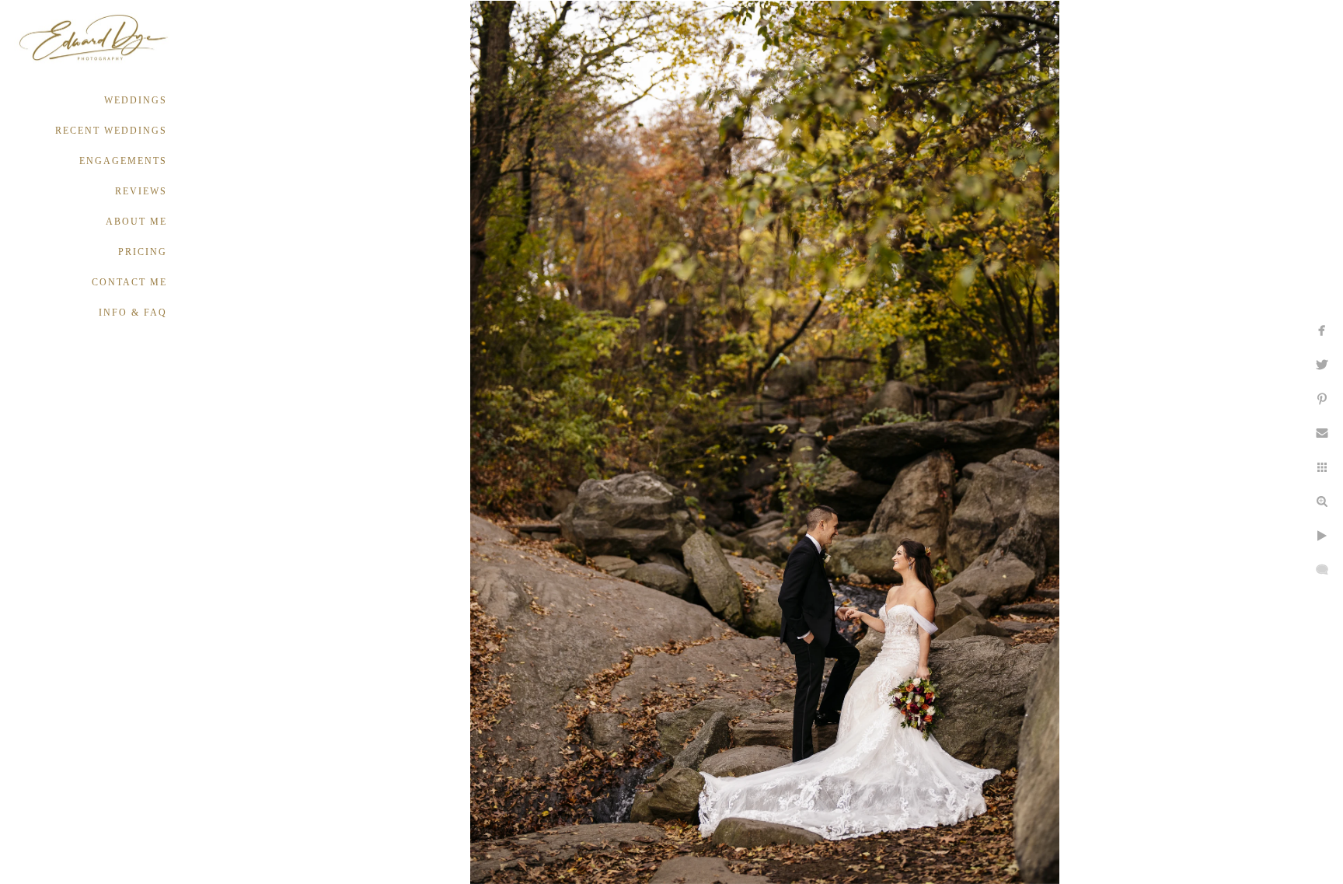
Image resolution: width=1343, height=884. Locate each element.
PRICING (142, 251)
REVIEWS (141, 191)
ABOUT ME (136, 221)
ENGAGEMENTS (123, 160)
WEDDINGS (135, 100)
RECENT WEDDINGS (111, 130)
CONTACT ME (129, 282)
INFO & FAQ (133, 312)
